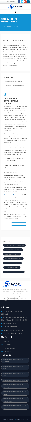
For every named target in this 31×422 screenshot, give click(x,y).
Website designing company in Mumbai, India (13, 400)
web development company (12, 254)
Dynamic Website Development (13, 81)
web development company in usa (13, 272)
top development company (11, 267)
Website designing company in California (13, 386)
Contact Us (7, 352)
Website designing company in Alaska (15, 380)
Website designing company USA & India (14, 407)
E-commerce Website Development (14, 85)
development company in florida (13, 258)
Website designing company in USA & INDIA (15, 393)
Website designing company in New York (15, 374)
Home (12, 24)
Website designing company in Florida (13, 367)
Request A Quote (9, 348)
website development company (13, 249)
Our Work (7, 345)
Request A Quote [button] (19, 224)
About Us (7, 341)
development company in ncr (12, 263)
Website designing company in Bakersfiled (13, 360)
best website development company (14, 245)
